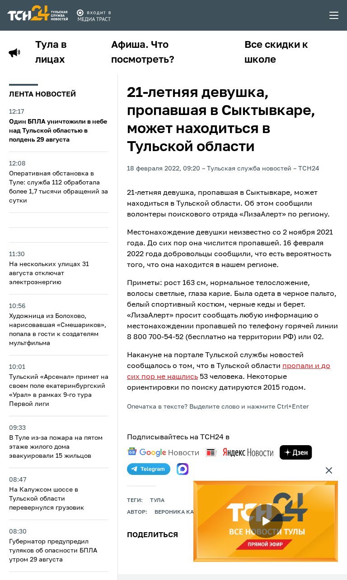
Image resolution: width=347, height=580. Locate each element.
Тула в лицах (51, 52)
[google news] (163, 452)
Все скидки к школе (276, 52)
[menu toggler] (334, 15)
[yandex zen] (296, 452)
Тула (157, 500)
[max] (182, 469)
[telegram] (148, 469)
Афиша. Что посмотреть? (142, 52)
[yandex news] (239, 452)
